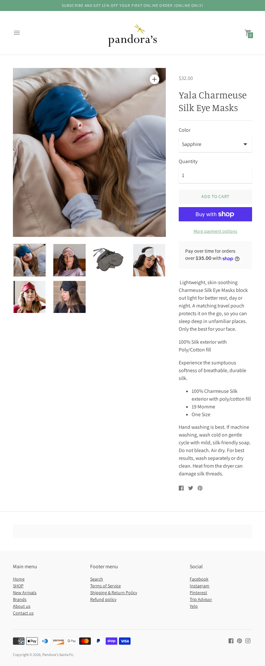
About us (21, 606)
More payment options (215, 231)
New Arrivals (25, 592)
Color (184, 130)
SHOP (18, 586)
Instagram (199, 586)
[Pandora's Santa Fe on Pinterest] (239, 640)
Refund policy (103, 599)
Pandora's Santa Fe (57, 654)
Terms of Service (105, 586)
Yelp (194, 606)
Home (19, 579)
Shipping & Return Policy (113, 592)
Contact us (23, 613)
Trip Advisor (201, 599)
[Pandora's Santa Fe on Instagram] (247, 640)
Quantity (188, 161)
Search (96, 579)
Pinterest (198, 592)
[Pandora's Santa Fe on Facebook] (231, 640)
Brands (19, 599)
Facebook (199, 579)
